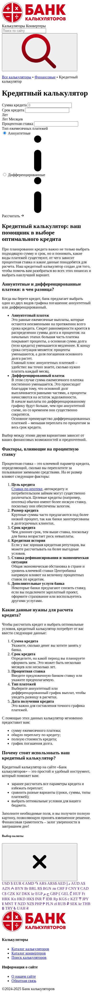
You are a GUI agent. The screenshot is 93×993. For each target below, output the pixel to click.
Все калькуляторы (16, 77)
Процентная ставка (17, 124)
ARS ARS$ (48, 883)
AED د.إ (64, 883)
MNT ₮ (11, 904)
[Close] (39, 862)
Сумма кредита (14, 105)
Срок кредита (13, 110)
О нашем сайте (23, 976)
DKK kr (28, 894)
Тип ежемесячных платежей (25, 128)
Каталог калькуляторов (30, 949)
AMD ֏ (32, 883)
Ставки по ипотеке (26, 489)
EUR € (19, 883)
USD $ (8, 883)
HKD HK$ (26, 899)
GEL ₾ (67, 894)
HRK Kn (9, 899)
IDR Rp (52, 899)
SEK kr (76, 904)
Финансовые (45, 77)
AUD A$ (78, 883)
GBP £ (55, 894)
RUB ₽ (64, 904)
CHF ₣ (62, 888)
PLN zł (52, 904)
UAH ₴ (23, 908)
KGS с (64, 899)
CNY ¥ (74, 888)
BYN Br (22, 888)
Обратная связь (23, 981)
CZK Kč (14, 894)
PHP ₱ (40, 904)
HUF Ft (79, 894)
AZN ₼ (8, 888)
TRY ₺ (11, 908)
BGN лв (50, 888)
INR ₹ (40, 899)
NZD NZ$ (26, 904)
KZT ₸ (76, 899)
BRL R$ (36, 888)
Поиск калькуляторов (28, 957)
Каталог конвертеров (28, 953)
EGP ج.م (42, 894)
